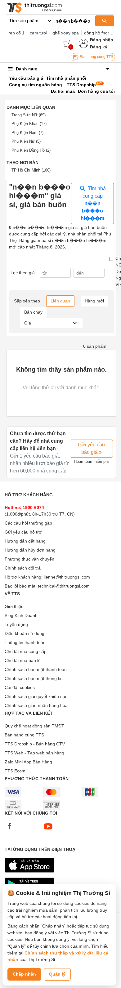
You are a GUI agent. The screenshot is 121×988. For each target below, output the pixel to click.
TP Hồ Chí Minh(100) (31, 170)
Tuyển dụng (16, 624)
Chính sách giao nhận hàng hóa (36, 705)
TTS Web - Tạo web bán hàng (34, 752)
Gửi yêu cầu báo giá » (91, 448)
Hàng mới (94, 300)
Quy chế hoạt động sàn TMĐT (34, 725)
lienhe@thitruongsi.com (67, 576)
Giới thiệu (14, 606)
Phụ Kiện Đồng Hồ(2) (31, 150)
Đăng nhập (101, 39)
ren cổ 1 (16, 32)
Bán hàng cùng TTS (96, 57)
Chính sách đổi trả (23, 568)
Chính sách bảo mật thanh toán (36, 669)
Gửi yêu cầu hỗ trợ (23, 532)
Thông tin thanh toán (25, 642)
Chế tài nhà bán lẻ (23, 660)
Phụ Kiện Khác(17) (29, 123)
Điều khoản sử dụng (24, 633)
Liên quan (60, 300)
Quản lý (57, 974)
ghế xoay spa (65, 32)
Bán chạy (33, 312)
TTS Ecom (15, 770)
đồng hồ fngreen (100, 32)
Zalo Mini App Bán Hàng (28, 761)
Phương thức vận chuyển (29, 559)
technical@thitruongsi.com (64, 585)
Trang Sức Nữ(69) (28, 115)
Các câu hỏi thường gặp (28, 523)
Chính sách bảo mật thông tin (34, 678)
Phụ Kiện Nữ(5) (26, 141)
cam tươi (38, 32)
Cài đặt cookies (20, 687)
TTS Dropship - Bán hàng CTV (35, 743)
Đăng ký (98, 46)
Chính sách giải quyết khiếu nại (35, 696)
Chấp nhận (24, 974)
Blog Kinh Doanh (21, 615)
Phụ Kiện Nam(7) (27, 132)
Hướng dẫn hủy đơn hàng (30, 550)
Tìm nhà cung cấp (93, 203)
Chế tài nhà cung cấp (26, 651)
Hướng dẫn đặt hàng (25, 541)
